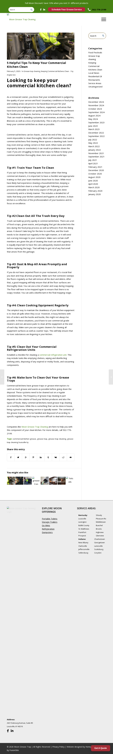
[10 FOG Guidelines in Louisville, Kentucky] (70, 481)
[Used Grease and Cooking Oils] (53, 481)
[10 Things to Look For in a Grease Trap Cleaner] (11, 481)
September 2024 (96, 112)
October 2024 (95, 108)
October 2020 (95, 173)
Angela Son (11, 75)
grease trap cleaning (57, 439)
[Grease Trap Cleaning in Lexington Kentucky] (36, 481)
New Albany (83, 542)
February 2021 (95, 167)
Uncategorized (95, 86)
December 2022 (96, 132)
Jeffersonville (83, 549)
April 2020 (93, 183)
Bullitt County (83, 525)
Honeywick (90, 746)
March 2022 (94, 146)
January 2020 (94, 194)
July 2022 (92, 139)
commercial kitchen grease (24, 439)
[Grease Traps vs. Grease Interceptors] (45, 481)
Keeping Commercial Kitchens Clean (55, 71)
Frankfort (82, 532)
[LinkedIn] (44, 9)
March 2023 (94, 129)
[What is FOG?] (62, 481)
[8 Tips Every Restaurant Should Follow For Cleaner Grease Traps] (19, 481)
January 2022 (94, 149)
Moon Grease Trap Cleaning (34, 426)
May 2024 (93, 119)
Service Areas (94, 83)
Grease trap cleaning (32, 71)
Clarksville (82, 546)
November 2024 (96, 105)
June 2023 (93, 126)
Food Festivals (95, 52)
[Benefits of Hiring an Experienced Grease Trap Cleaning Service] (28, 481)
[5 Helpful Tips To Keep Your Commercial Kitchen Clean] (40, 46)
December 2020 (96, 170)
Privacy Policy (58, 746)
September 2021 (96, 156)
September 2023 (96, 122)
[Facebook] (40, 9)
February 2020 (95, 190)
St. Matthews (83, 529)
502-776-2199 (99, 9)
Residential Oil (95, 76)
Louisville (82, 518)
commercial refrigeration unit (53, 354)
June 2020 (93, 180)
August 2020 (94, 177)
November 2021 (96, 153)
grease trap (42, 439)
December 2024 (96, 101)
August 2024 (94, 115)
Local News (93, 73)
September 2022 (96, 136)
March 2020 (94, 187)
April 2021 (93, 163)
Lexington (82, 522)
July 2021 (92, 160)
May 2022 (93, 142)
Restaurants (94, 79)
